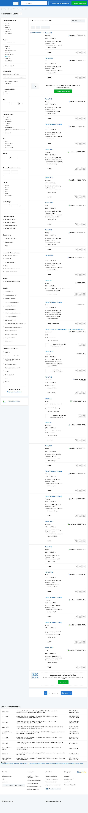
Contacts (4, 782)
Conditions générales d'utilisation (32, 776)
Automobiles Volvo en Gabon (59, 763)
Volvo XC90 (49, 58)
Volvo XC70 (49, 177)
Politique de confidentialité (34, 780)
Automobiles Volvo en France (75, 763)
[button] (80, 52)
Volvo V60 (48, 99)
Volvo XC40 (49, 149)
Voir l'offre (63, 682)
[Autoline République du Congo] (6, 3)
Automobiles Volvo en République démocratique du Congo (17, 763)
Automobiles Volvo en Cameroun (42, 763)
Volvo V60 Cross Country (53, 124)
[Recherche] (23, 3)
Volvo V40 (48, 547)
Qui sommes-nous (7, 776)
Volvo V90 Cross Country (53, 302)
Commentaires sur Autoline (34, 786)
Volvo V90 (48, 280)
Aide (3, 779)
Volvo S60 (5, 722)
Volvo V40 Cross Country (53, 471)
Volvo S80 (5, 743)
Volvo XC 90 (49, 351)
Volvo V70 (48, 398)
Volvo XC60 (49, 572)
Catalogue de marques (33, 789)
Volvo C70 (48, 33)
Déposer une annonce (63, 91)
